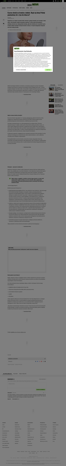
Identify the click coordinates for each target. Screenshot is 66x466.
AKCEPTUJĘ (48, 69)
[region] (33, 59)
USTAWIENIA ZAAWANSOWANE (21, 69)
